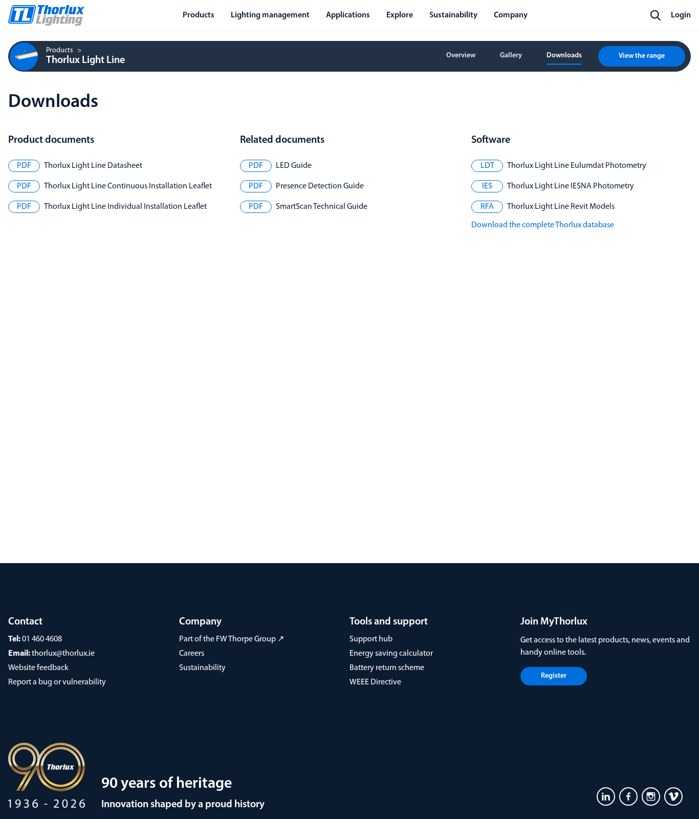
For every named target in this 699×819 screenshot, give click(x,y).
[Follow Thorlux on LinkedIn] (606, 796)
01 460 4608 (42, 639)
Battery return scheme (387, 668)
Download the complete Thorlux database (542, 225)
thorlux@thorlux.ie (63, 654)
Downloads (564, 55)
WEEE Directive (375, 682)
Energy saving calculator (391, 654)
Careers (191, 654)
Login (681, 15)
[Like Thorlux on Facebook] (628, 796)
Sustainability (202, 668)
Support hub (371, 639)
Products (59, 50)
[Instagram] (651, 796)
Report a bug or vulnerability (57, 682)
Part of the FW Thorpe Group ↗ (231, 639)
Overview (460, 55)
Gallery (511, 55)
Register (553, 676)
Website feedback (38, 668)
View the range (642, 56)
